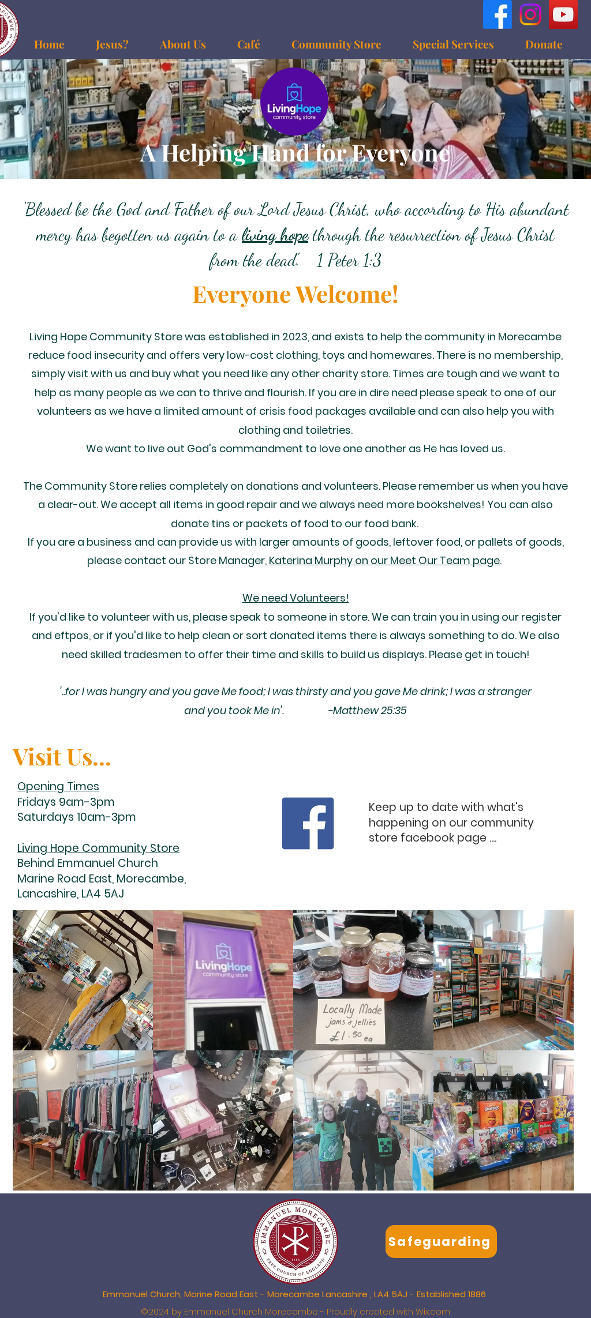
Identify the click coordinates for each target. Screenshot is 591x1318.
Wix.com (433, 1311)
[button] (453, 44)
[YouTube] (563, 14)
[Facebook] (497, 14)
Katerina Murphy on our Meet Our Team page (384, 560)
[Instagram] (530, 14)
